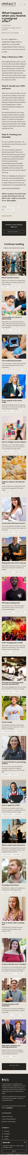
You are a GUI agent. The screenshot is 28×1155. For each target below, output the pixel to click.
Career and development (9, 1119)
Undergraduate (6, 451)
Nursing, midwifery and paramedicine (12, 369)
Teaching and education (9, 731)
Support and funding (17, 892)
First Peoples (20, 731)
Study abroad (6, 492)
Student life (17, 691)
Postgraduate (9, 209)
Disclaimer (18, 1154)
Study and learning (13, 206)
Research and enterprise (9, 1121)
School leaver (15, 330)
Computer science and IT (9, 973)
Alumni (16, 532)
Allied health (6, 330)
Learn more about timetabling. (11, 188)
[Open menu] (24, 4)
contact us (10, 1107)
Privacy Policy (11, 1154)
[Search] (20, 4)
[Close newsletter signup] (24, 1142)
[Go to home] (9, 4)
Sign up (14, 1151)
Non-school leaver (7, 532)
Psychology (6, 774)
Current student (7, 411)
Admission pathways (8, 572)
